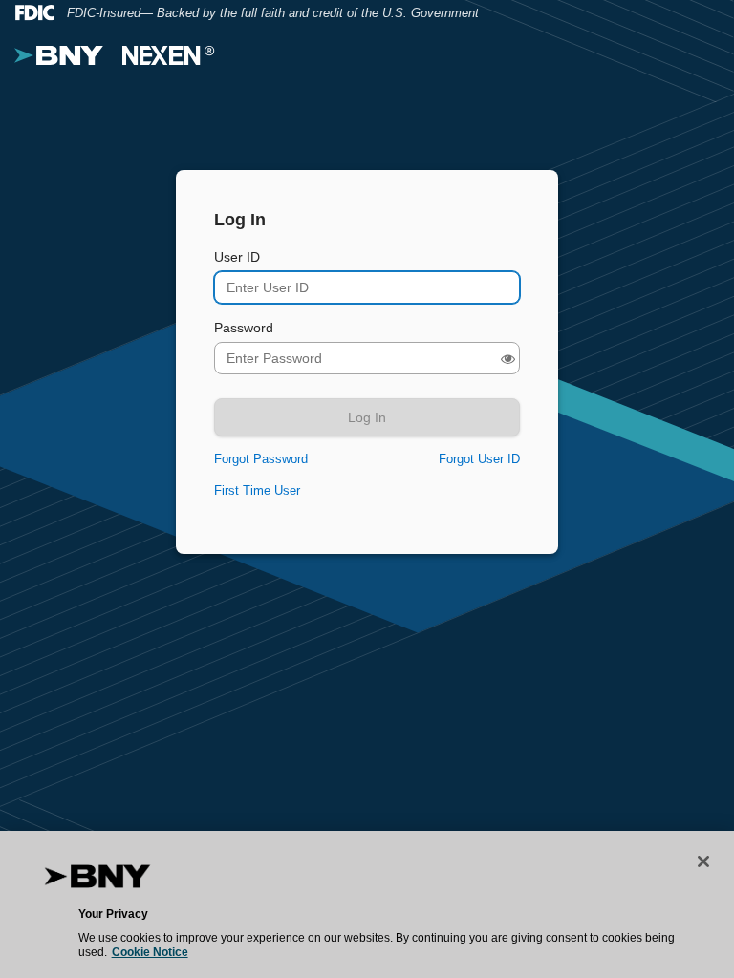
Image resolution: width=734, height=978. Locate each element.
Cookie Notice (150, 952)
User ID (237, 257)
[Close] (703, 861)
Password (243, 327)
